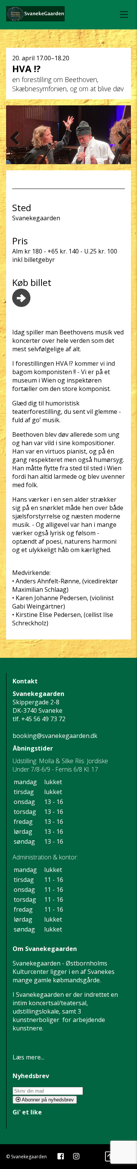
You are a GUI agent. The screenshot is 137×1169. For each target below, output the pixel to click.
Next (119, 137)
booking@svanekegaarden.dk (55, 735)
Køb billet (31, 282)
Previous (17, 137)
